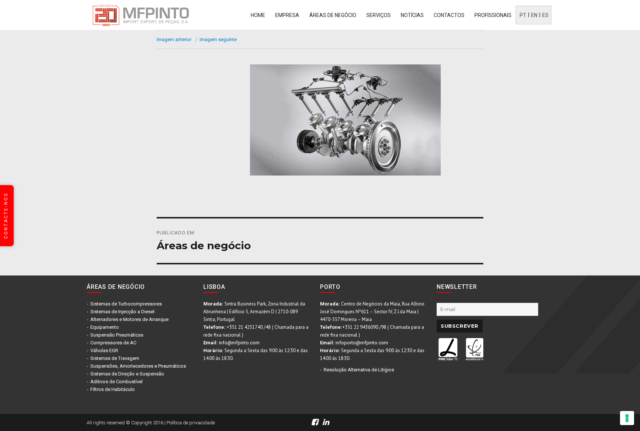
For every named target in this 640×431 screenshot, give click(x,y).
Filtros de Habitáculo (112, 389)
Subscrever (460, 326)
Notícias (412, 15)
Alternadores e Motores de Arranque (129, 319)
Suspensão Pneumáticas (116, 335)
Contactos (449, 15)
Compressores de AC (113, 342)
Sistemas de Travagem (114, 358)
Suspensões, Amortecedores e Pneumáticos (138, 366)
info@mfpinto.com (239, 342)
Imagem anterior (174, 39)
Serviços (378, 15)
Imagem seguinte (218, 39)
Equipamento (104, 327)
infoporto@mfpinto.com (362, 342)
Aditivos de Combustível (116, 381)
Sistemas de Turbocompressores (126, 304)
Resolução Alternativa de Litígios (359, 369)
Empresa (287, 15)
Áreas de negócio (332, 15)
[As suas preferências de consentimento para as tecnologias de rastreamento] (627, 418)
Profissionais (492, 15)
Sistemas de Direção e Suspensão (127, 374)
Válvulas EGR (104, 350)
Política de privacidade (191, 422)
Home (258, 15)
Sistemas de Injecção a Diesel (122, 311)
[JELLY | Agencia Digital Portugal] (475, 422)
